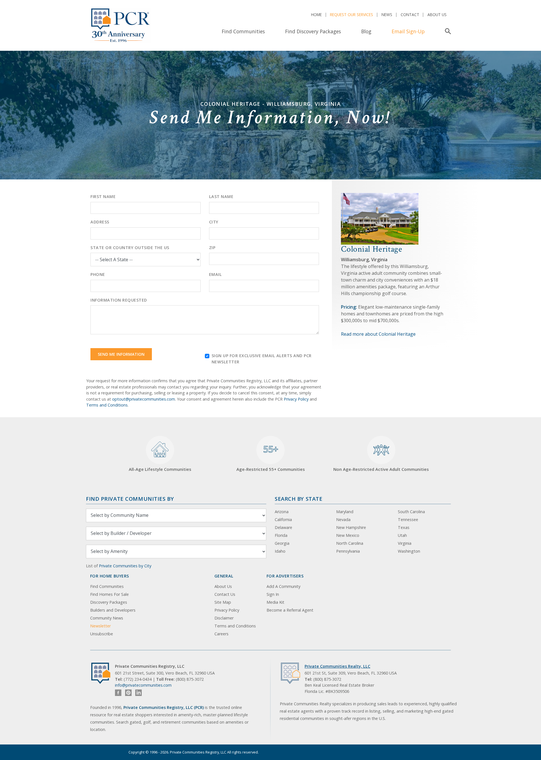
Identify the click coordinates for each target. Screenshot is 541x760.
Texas (403, 527)
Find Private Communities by (130, 498)
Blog (366, 31)
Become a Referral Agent (290, 610)
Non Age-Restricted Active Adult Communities (381, 469)
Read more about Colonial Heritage (378, 334)
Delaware (283, 527)
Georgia (282, 543)
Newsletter (100, 626)
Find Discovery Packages (313, 31)
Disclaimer (224, 618)
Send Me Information (121, 354)
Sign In (273, 594)
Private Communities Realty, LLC (337, 666)
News (387, 14)
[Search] (447, 31)
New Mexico (347, 535)
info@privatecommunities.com (143, 685)
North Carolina (349, 543)
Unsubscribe (101, 633)
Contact (410, 14)
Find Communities (243, 31)
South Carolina (411, 511)
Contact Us (224, 594)
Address (99, 222)
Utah (402, 535)
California (283, 519)
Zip (212, 247)
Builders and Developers (113, 610)
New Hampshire (351, 527)
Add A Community (283, 586)
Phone (97, 274)
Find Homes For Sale (109, 594)
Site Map (222, 602)
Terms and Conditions (107, 405)
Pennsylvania (348, 551)
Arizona (282, 511)
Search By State (298, 498)
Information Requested (118, 300)
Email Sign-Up (408, 31)
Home (316, 14)
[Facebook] (118, 692)
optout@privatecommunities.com (143, 399)
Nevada (343, 519)
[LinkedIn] (138, 692)
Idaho (280, 551)
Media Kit (275, 602)
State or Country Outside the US (129, 247)
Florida (281, 535)
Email (215, 274)
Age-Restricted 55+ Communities (270, 457)
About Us (437, 14)
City (213, 222)
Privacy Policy (296, 399)
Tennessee (408, 519)
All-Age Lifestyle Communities (160, 469)
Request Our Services (351, 14)
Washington (409, 551)
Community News (106, 618)
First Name (103, 196)
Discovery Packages (108, 602)
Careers (221, 633)
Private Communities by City (125, 565)
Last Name (221, 196)
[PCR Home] (103, 673)
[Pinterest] (128, 692)
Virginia (404, 543)
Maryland (344, 511)
